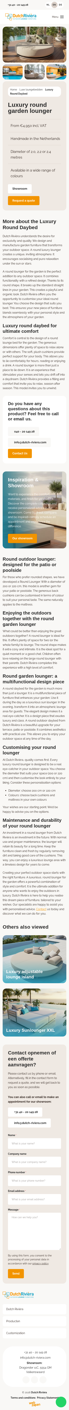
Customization (15, 1333)
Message (14, 1209)
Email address (17, 1191)
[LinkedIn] (26, 1379)
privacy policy (40, 1263)
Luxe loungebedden (31, 89)
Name (12, 1135)
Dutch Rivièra (14, 1309)
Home (13, 89)
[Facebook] (43, 1379)
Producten (13, 1321)
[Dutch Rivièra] (20, 16)
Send (15, 1273)
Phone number (17, 1172)
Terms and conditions (23, 1397)
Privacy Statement (48, 1397)
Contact (41, 909)
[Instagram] (34, 1379)
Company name (17, 1153)
